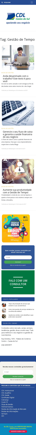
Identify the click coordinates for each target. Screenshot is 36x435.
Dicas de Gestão (7, 73)
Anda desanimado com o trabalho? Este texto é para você (17, 78)
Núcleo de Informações (9, 411)
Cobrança (4, 400)
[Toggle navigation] (31, 2)
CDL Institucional (7, 391)
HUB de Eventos (7, 407)
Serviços (4, 414)
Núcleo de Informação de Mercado (13, 409)
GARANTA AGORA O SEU (18, 431)
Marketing (11, 90)
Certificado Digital (7, 397)
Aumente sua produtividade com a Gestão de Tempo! (17, 191)
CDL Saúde (5, 395)
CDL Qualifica (6, 393)
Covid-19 (4, 402)
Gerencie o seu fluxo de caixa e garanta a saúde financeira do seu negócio (17, 134)
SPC (2, 416)
